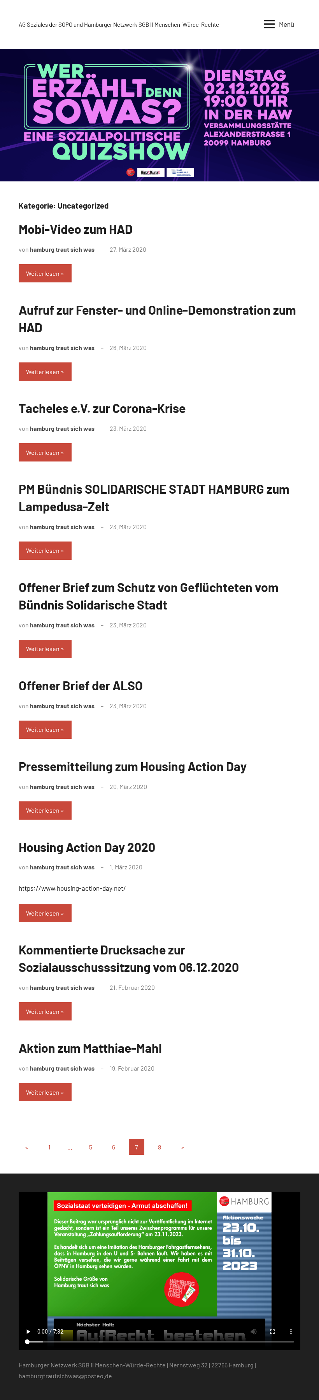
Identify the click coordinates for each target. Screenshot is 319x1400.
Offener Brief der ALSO (81, 685)
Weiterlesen (43, 273)
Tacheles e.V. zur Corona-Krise (102, 407)
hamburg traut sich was (62, 249)
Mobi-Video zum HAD (76, 228)
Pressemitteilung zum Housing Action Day (133, 766)
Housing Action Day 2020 (87, 846)
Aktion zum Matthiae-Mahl (90, 1047)
